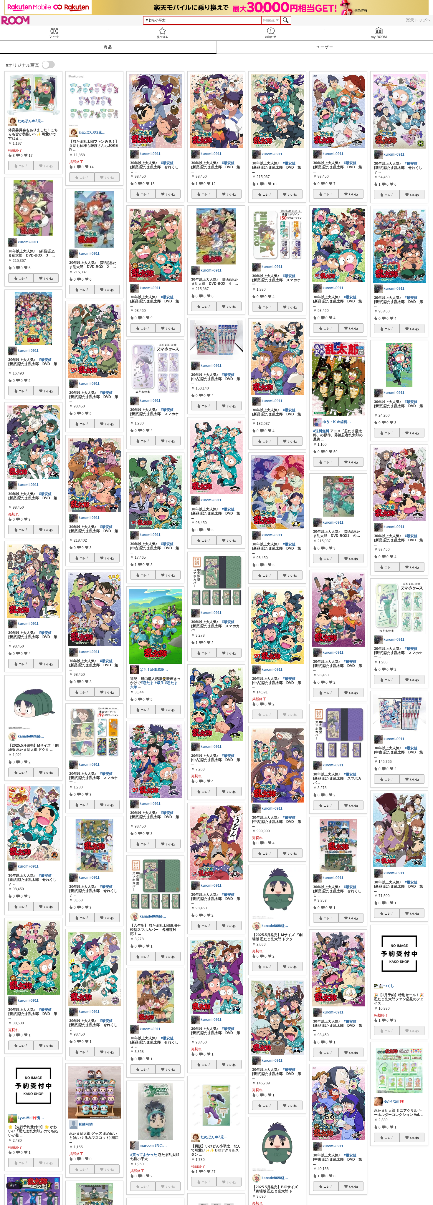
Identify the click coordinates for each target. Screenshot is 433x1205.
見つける (162, 33)
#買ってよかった (143, 1155)
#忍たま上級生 (152, 683)
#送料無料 (321, 431)
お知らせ (270, 33)
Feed (54, 33)
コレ (22, 278)
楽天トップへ (418, 20)
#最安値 (45, 360)
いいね (48, 278)
